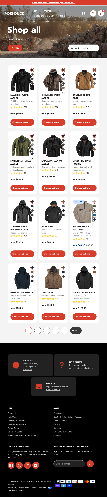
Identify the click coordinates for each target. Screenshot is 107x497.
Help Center (88, 368)
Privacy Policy (24, 488)
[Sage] (94, 206)
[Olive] (32, 215)
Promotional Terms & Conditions (22, 435)
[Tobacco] (32, 83)
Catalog (57, 424)
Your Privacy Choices (16, 491)
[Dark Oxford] (94, 140)
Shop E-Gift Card (61, 421)
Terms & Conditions (38, 488)
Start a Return (14, 428)
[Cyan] (94, 215)
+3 (32, 158)
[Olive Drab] (32, 140)
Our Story (58, 413)
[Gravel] (63, 79)
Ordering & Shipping (16, 421)
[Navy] (94, 145)
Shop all (19, 39)
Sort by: (74, 48)
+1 (94, 224)
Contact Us (12, 413)
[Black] (32, 70)
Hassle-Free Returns (17, 424)
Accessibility (12, 488)
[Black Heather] (32, 145)
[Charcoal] (32, 79)
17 (65, 331)
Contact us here (53, 390)
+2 (63, 92)
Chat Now (27, 369)
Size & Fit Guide (15, 432)
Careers (57, 435)
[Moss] (94, 201)
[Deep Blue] (32, 153)
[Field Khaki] (32, 74)
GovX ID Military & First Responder (69, 417)
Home (10, 39)
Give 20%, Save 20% (63, 432)
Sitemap (57, 428)
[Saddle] (94, 70)
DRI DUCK (30, 481)
